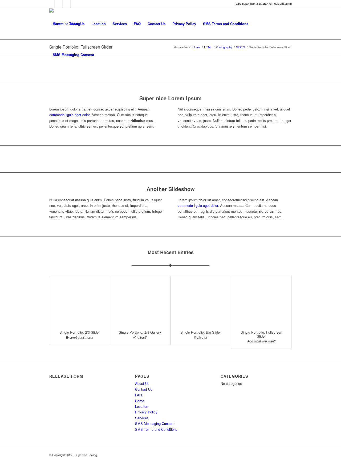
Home (57, 23)
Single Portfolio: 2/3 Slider (79, 332)
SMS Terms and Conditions (225, 23)
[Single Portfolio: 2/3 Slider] (79, 300)
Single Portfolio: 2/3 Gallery (140, 332)
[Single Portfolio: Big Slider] (200, 300)
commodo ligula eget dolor (69, 114)
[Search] (103, 54)
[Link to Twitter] (59, 4)
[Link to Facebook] (51, 4)
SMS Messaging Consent (73, 54)
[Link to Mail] (75, 4)
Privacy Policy (184, 23)
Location (98, 23)
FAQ (137, 23)
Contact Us (156, 23)
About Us (76, 23)
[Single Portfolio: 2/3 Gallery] (140, 300)
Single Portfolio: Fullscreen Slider (261, 334)
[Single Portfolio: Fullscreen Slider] (261, 300)
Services (120, 23)
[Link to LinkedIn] (67, 4)
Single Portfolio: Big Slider (200, 332)
